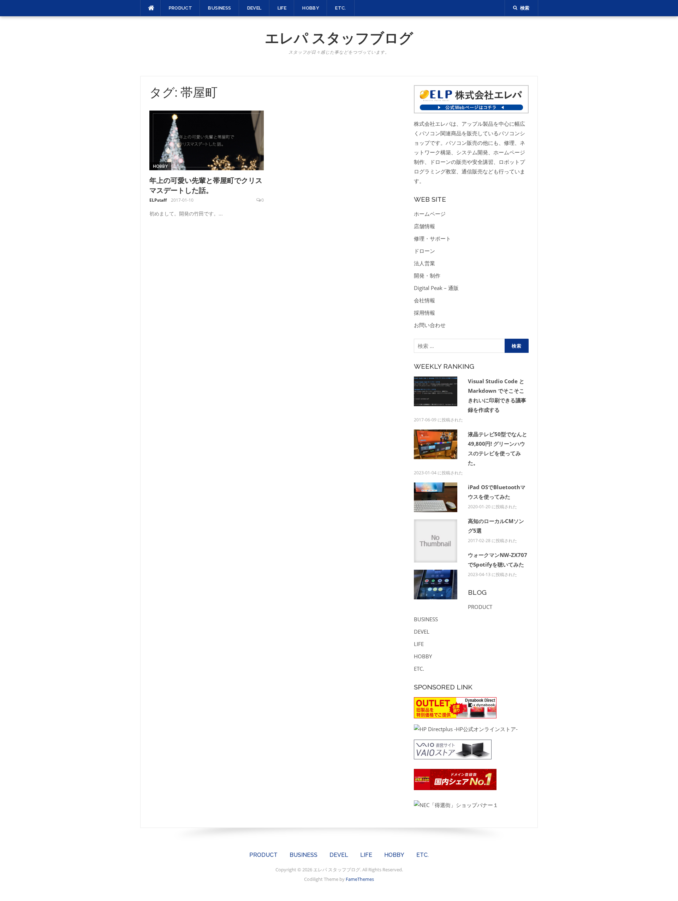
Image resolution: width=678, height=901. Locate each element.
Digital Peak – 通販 (436, 287)
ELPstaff (158, 200)
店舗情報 (424, 226)
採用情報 (424, 312)
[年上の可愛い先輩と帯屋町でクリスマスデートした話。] (206, 139)
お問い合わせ (430, 324)
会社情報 (424, 300)
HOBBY (310, 8)
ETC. (340, 8)
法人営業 (424, 263)
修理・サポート (432, 238)
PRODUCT (180, 8)
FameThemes (360, 879)
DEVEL (254, 8)
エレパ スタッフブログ (339, 38)
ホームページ (430, 213)
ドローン (424, 250)
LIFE (282, 8)
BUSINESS (219, 8)
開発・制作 (427, 275)
